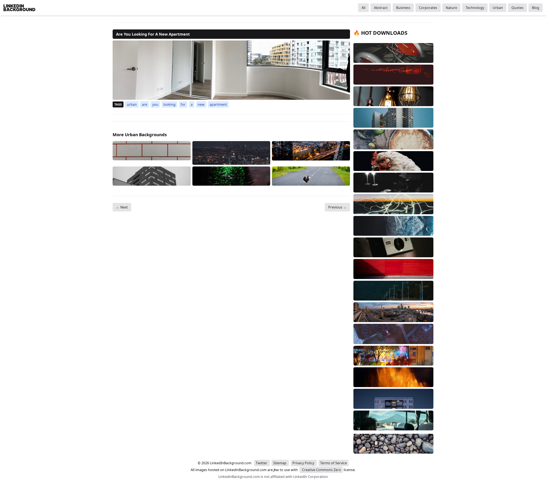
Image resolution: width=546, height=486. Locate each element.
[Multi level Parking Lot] (311, 153)
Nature (451, 7)
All (363, 7)
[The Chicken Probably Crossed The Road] (311, 176)
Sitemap (280, 463)
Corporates (428, 7)
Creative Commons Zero (321, 469)
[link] (231, 70)
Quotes (517, 7)
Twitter (262, 463)
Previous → (337, 207)
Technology (475, 7)
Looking (169, 104)
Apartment (218, 104)
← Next (122, 207)
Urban (498, 7)
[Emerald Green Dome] (231, 176)
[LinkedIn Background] (19, 7)
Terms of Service (333, 463)
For (183, 104)
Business (403, 7)
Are (144, 104)
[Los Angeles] (231, 153)
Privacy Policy (303, 463)
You (155, 104)
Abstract (381, 7)
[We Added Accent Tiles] (152, 153)
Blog (535, 7)
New (201, 104)
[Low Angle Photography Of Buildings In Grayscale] (152, 176)
